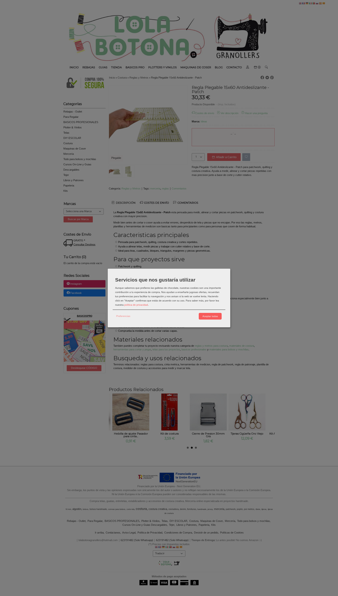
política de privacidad (136, 305)
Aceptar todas (210, 316)
